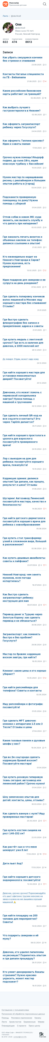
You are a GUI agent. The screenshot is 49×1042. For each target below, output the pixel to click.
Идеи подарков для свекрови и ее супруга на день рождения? (24, 281)
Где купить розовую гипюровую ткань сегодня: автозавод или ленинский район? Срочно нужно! (24, 780)
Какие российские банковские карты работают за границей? (22, 92)
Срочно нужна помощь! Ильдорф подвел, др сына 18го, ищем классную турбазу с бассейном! (23, 160)
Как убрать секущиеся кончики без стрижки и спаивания (22, 59)
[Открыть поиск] (44, 4)
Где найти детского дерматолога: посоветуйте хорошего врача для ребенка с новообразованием (24, 521)
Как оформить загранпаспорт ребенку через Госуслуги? (21, 125)
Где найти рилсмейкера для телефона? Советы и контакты (22, 689)
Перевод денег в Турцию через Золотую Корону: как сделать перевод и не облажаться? (22, 617)
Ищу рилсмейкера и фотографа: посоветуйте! (23, 705)
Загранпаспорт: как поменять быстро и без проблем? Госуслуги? (21, 637)
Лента (5, 16)
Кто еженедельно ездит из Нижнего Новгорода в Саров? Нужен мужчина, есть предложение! (21, 261)
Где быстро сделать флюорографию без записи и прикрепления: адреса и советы (23, 322)
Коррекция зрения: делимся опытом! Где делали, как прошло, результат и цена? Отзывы (23, 481)
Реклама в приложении (21, 1018)
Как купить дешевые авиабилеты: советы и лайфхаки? (24, 559)
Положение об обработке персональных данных (23, 1014)
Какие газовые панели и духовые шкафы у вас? (24, 742)
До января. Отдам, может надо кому (21, 359)
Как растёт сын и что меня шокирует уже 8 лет (20, 848)
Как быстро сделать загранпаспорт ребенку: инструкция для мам (18, 597)
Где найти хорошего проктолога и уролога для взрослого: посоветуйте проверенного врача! (24, 440)
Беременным (30, 1022)
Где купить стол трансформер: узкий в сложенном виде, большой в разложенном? (24, 541)
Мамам (41, 1022)
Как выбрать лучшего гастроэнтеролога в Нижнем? (21, 109)
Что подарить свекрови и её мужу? (20, 937)
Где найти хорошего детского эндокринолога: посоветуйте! (21, 878)
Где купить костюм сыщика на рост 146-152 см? (22, 832)
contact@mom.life (19, 1037)
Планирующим (8, 1026)
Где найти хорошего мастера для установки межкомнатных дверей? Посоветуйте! (24, 375)
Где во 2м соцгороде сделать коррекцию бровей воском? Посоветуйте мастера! (21, 760)
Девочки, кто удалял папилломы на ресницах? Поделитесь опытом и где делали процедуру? (24, 955)
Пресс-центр (34, 1026)
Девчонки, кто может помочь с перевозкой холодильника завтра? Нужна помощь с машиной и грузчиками (22, 397)
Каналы (38, 1018)
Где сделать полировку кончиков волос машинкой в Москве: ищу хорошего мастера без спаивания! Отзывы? (24, 301)
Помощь (5, 1018)
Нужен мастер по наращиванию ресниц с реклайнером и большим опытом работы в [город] (24, 180)
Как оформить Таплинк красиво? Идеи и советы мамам (23, 142)
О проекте (21, 1026)
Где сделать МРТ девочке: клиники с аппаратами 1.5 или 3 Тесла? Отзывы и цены (23, 723)
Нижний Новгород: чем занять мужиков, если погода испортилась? (22, 577)
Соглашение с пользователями (15, 1010)
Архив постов (15, 1022)
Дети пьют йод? (13, 863)
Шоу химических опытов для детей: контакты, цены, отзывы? (23, 798)
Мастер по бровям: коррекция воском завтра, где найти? (22, 655)
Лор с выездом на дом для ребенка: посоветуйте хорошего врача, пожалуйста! (23, 461)
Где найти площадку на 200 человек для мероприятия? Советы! (20, 918)
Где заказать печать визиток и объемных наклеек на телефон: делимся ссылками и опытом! (22, 240)
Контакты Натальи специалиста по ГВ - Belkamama (23, 75)
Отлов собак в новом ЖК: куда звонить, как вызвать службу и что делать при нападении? (22, 220)
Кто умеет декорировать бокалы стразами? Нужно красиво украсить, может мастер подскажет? (23, 976)
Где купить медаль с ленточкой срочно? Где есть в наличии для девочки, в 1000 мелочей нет (23, 342)
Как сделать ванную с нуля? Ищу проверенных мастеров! (24, 815)
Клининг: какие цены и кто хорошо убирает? (24, 672)
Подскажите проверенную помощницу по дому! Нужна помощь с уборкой (20, 200)
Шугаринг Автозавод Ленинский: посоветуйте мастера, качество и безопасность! (24, 501)
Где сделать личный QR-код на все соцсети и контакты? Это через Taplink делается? (22, 418)
